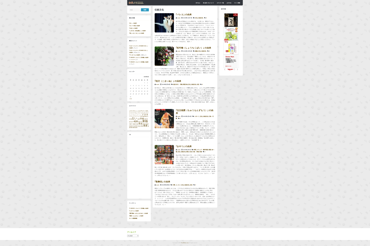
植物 (196, 51)
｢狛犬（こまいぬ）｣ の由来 (168, 81)
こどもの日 (139, 110)
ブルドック (135, 115)
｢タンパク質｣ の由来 (134, 25)
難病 (134, 127)
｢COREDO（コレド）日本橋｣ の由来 (138, 57)
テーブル (135, 113)
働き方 (146, 116)
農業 (145, 126)
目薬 (137, 124)
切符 (130, 119)
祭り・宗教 (179, 84)
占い (134, 118)
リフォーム (131, 116)
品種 (138, 119)
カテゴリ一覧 (220, 3)
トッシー (133, 59)
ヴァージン (137, 116)
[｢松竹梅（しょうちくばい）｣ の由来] (164, 65)
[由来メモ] (136, 3)
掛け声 (132, 121)
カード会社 (145, 110)
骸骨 (136, 127)
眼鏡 (144, 124)
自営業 (135, 126)
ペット (139, 115)
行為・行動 (196, 151)
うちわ (130, 110)
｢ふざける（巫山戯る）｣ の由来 (137, 30)
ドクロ (142, 113)
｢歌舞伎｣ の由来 (162, 181)
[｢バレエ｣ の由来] (164, 32)
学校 (142, 119)
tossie (178, 18)
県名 (140, 124)
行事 (174, 185)
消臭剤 (134, 124)
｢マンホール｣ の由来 (134, 55)
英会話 (139, 126)
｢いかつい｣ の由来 (134, 211)
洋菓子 (130, 124)
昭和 (136, 121)
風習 (184, 84)
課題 (142, 126)
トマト (138, 113)
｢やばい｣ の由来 (133, 28)
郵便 (131, 127)
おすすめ (229, 3)
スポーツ (196, 116)
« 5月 (130, 98)
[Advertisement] (139, 168)
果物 (145, 121)
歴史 (187, 151)
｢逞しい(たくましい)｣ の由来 (136, 33)
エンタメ (178, 185)
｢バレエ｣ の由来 (184, 14)
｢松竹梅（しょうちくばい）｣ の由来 (193, 48)
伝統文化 (200, 18)
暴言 (139, 121)
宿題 (145, 119)
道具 (174, 84)
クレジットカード (133, 111)
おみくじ (135, 110)
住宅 (141, 116)
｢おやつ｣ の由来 (184, 146)
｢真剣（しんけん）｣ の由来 (136, 216)
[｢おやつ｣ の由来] (164, 164)
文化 (196, 18)
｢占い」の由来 (133, 23)
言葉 (200, 151)
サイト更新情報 (133, 218)
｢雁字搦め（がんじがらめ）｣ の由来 (138, 213)
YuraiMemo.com (185, 242)
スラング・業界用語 (202, 149)
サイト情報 (237, 3)
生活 (198, 84)
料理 (195, 149)
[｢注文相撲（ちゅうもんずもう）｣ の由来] (164, 128)
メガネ (145, 115)
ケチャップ (140, 111)
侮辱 (144, 116)
